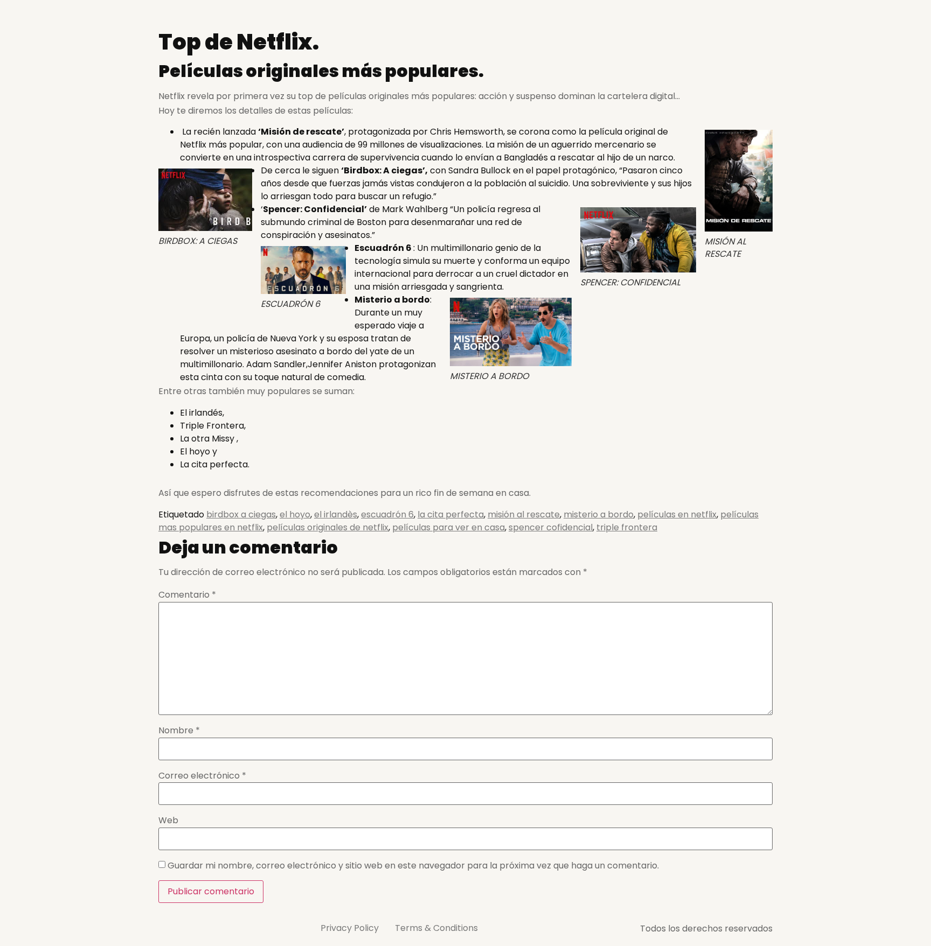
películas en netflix (677, 514)
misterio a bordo (599, 514)
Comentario (187, 595)
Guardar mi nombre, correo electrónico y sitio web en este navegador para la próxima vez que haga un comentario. (413, 865)
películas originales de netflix (327, 527)
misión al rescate (524, 514)
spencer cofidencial (551, 527)
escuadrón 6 (387, 514)
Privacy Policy (350, 928)
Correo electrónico (202, 776)
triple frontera (626, 527)
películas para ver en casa (448, 527)
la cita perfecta (451, 514)
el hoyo (295, 514)
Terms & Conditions (436, 928)
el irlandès (335, 514)
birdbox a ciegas (241, 514)
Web (168, 820)
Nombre (179, 730)
